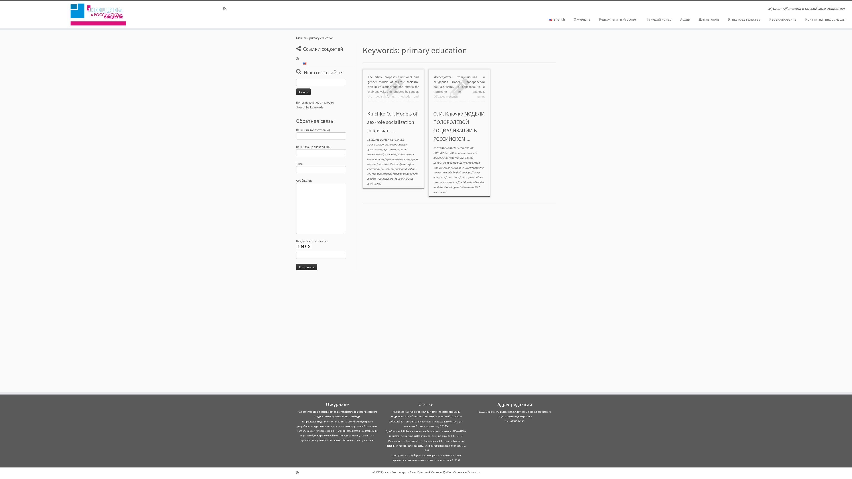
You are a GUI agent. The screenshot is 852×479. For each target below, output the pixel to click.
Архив (685, 19)
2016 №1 (453, 148)
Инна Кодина (385, 178)
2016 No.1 (387, 139)
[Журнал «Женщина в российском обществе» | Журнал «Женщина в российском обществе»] (98, 14)
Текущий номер (659, 19)
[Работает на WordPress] (444, 471)
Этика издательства (744, 19)
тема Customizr (470, 472)
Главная (301, 38)
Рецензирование (782, 19)
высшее (402, 144)
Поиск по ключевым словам (315, 102)
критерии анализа (395, 149)
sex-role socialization (379, 173)
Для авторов (709, 19)
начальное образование (381, 154)
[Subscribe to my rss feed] (226, 8)
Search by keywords (309, 107)
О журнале (582, 19)
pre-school (387, 169)
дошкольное (375, 149)
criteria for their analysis (391, 164)
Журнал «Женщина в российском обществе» (404, 472)
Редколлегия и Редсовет (618, 19)
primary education (405, 169)
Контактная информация (825, 19)
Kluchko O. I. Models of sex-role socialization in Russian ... (392, 122)
